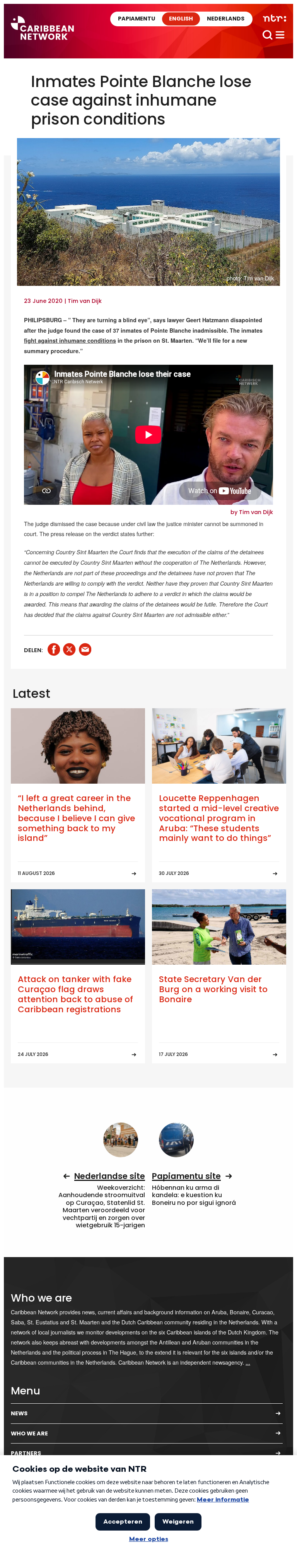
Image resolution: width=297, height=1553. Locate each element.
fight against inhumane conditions (70, 340)
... (248, 1362)
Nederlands (225, 18)
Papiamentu (136, 18)
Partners (26, 1453)
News (19, 1413)
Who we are (29, 1433)
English (181, 18)
